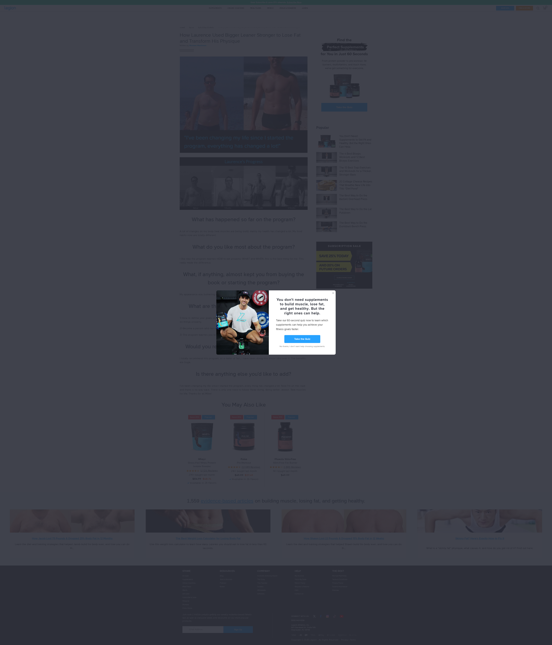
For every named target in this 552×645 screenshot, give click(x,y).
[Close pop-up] (333, 292)
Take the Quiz (302, 339)
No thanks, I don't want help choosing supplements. (302, 346)
